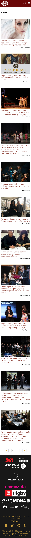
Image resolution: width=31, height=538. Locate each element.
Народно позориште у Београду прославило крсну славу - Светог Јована (14, 77)
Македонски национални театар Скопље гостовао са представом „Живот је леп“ (14, 360)
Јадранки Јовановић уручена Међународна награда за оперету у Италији (15, 186)
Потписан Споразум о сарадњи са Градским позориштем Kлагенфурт (15, 220)
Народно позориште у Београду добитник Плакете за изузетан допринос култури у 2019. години (14, 325)
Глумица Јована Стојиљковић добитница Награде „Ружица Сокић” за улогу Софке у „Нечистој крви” (15, 289)
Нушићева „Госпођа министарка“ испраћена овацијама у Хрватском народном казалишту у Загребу (15, 112)
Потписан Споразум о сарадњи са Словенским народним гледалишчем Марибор (15, 254)
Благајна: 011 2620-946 (9, 533)
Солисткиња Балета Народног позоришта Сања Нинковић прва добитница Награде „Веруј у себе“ (14, 43)
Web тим (15, 521)
